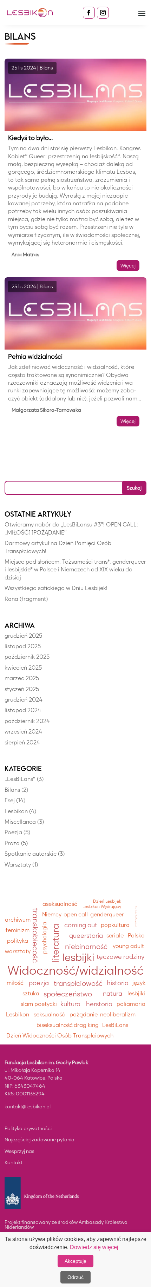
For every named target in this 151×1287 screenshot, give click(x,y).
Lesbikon (16, 811)
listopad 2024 (23, 710)
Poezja (13, 832)
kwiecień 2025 (23, 667)
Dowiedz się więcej (94, 1247)
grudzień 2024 (23, 699)
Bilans (46, 68)
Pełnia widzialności (35, 356)
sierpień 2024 (22, 742)
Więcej (128, 265)
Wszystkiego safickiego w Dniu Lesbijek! (56, 588)
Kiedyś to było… (30, 137)
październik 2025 (27, 657)
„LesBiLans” (20, 779)
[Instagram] (103, 13)
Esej (10, 800)
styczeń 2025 (22, 689)
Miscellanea (20, 821)
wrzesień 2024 (23, 731)
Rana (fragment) (26, 599)
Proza (12, 843)
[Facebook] (89, 13)
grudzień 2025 (23, 635)
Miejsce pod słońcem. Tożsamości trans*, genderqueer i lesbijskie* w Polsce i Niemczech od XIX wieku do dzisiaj (75, 569)
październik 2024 (27, 721)
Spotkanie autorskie (31, 853)
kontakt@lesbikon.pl (28, 1106)
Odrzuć (75, 1277)
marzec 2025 (22, 678)
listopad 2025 (23, 646)
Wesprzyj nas (19, 1151)
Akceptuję (75, 1261)
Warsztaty (18, 864)
